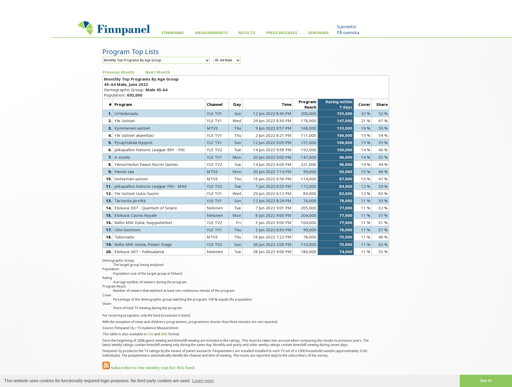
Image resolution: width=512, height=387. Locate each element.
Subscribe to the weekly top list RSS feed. (152, 367)
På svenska (348, 32)
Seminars (318, 32)
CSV (150, 334)
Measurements (211, 32)
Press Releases (281, 32)
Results (246, 32)
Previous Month (118, 72)
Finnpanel (173, 32)
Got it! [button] (486, 380)
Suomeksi (346, 27)
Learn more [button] (203, 380)
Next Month (157, 72)
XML (164, 334)
